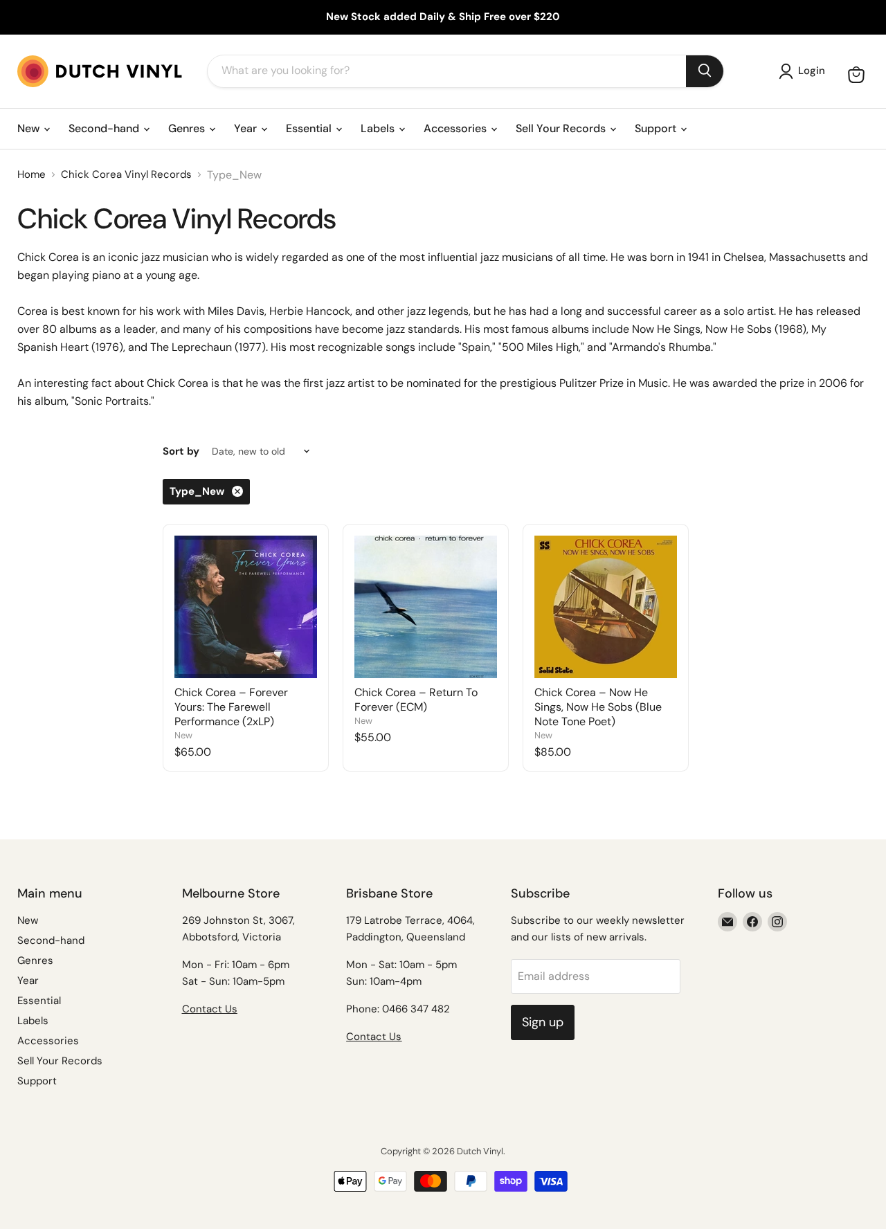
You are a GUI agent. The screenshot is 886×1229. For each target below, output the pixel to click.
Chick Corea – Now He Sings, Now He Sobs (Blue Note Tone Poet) (598, 707)
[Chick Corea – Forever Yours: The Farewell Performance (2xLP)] (245, 607)
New (29, 128)
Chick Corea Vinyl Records (126, 175)
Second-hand (105, 128)
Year (247, 128)
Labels (379, 128)
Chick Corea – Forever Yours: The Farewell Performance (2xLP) (231, 707)
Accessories (456, 128)
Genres (188, 128)
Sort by (181, 451)
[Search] (704, 71)
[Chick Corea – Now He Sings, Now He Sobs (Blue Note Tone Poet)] (605, 607)
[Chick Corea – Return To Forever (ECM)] (425, 607)
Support (657, 128)
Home (31, 175)
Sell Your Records (562, 128)
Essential (310, 128)
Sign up (542, 1022)
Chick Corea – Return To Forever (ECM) (416, 699)
